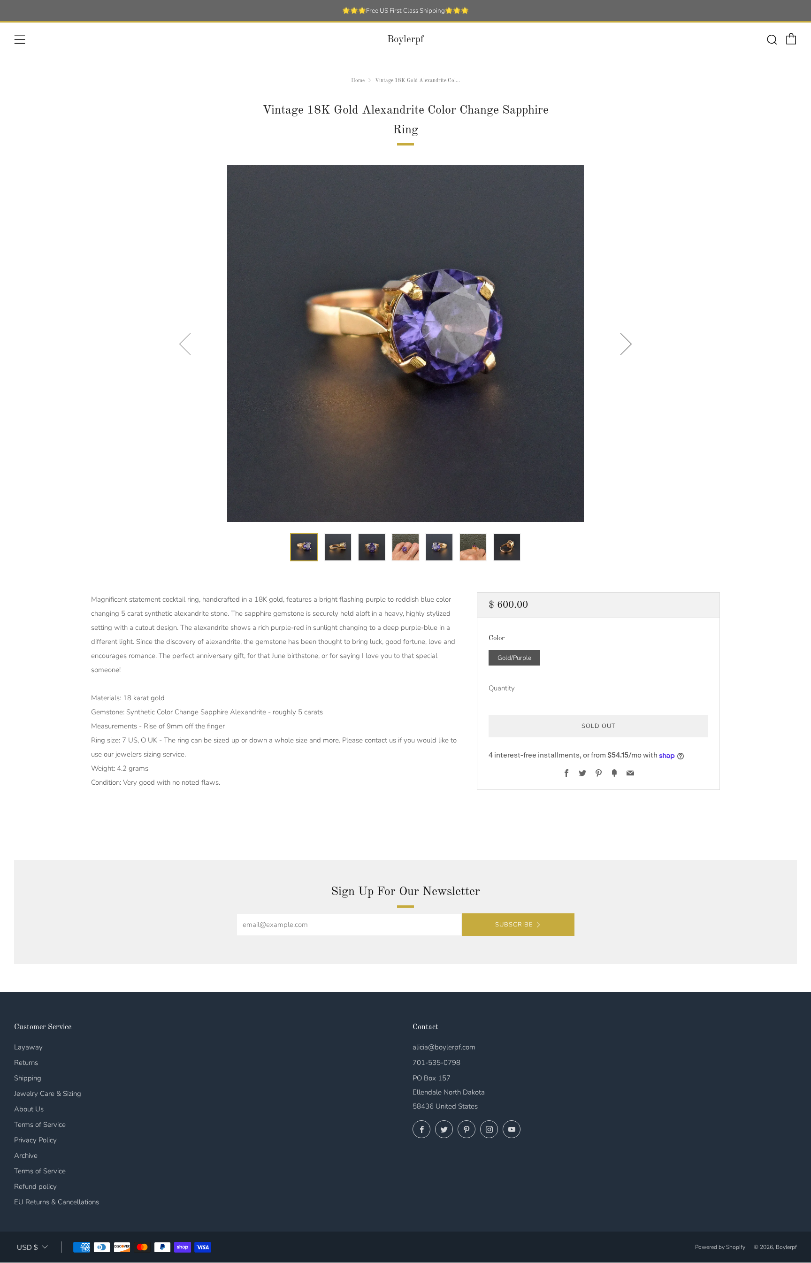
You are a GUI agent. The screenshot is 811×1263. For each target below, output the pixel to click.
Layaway (28, 1047)
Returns (26, 1062)
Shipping (27, 1078)
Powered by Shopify (720, 1247)
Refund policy (35, 1186)
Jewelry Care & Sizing (47, 1093)
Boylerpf (405, 40)
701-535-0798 (436, 1062)
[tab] (304, 547)
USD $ (27, 1247)
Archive (26, 1155)
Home (358, 81)
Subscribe (514, 924)
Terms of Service (40, 1124)
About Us (29, 1109)
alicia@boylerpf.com (444, 1047)
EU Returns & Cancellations (56, 1202)
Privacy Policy (35, 1140)
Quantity (502, 688)
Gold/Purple (514, 657)
